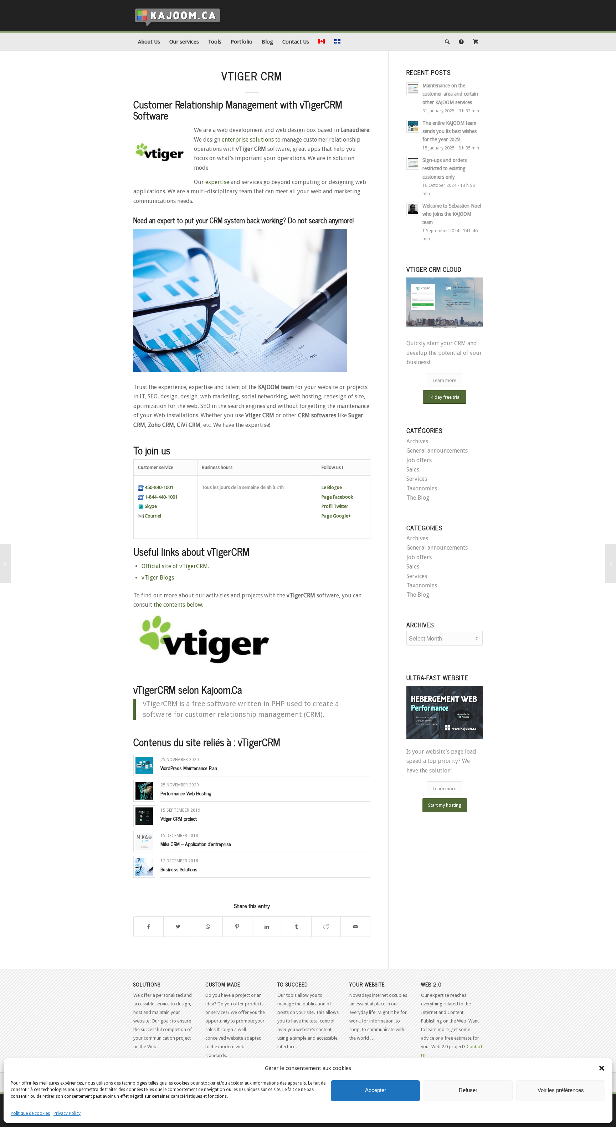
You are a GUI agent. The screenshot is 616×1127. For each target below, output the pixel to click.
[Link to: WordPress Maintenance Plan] (144, 765)
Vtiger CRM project (178, 818)
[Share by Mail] (355, 927)
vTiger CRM (251, 76)
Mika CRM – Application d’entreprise (195, 844)
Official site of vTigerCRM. (175, 566)
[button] (601, 1068)
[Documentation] (461, 42)
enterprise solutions (248, 139)
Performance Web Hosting (185, 793)
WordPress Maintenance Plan (188, 768)
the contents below (178, 604)
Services (416, 478)
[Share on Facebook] (148, 927)
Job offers (419, 460)
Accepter (375, 1090)
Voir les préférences (561, 1090)
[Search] (447, 42)
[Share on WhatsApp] (207, 927)
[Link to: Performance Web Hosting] (144, 791)
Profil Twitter (335, 506)
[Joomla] (5, 563)
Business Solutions (178, 869)
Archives (417, 441)
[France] (610, 563)
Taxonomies (421, 488)
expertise (217, 182)
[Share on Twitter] (178, 927)
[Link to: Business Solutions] (144, 867)
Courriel (152, 516)
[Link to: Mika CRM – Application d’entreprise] (144, 841)
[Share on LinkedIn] (267, 927)
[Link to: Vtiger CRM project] (144, 816)
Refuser (468, 1090)
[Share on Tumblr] (296, 927)
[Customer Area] (475, 42)
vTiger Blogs (158, 577)
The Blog (417, 497)
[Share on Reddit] (326, 927)
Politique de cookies (30, 1113)
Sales (412, 469)
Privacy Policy (67, 1113)
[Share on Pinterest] (237, 927)
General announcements (437, 450)
